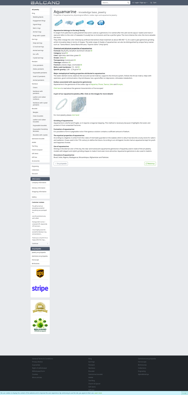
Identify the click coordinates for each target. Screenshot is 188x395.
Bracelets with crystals (40, 135)
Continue (35, 243)
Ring (33, 13)
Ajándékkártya (143, 374)
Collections (35, 170)
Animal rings (37, 32)
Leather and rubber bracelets (39, 121)
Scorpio (120, 84)
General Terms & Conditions (42, 359)
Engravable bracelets (40, 125)
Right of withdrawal (39, 368)
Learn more (98, 393)
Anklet (34, 142)
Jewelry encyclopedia (39, 252)
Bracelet (34, 108)
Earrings (35, 39)
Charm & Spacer (37, 150)
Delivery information (38, 188)
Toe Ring (35, 146)
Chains (35, 87)
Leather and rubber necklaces (39, 98)
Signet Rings (37, 24)
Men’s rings (37, 28)
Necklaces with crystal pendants (40, 104)
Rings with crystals (39, 35)
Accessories (36, 161)
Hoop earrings (37, 43)
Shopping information (39, 192)
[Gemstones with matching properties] (91, 51)
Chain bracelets (38, 116)
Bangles (35, 112)
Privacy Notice (37, 362)
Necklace (35, 84)
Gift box (34, 157)
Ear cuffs (36, 54)
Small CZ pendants (39, 76)
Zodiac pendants (38, 69)
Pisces (100, 84)
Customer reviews (38, 202)
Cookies (35, 374)
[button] (58, 23)
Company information (39, 182)
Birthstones (35, 263)
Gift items (35, 153)
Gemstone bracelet (38, 139)
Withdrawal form (38, 371)
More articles (37, 377)
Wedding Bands (38, 17)
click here (75, 115)
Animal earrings (38, 50)
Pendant (34, 61)
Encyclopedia (61, 164)
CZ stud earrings (38, 47)
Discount (35, 174)
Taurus (106, 84)
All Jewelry (35, 9)
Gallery (34, 197)
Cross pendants (38, 65)
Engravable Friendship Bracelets (40, 130)
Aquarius (94, 84)
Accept (184, 393)
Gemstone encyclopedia (40, 256)
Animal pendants (38, 80)
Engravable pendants (40, 73)
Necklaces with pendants (38, 92)
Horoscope (35, 260)
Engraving (35, 166)
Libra (111, 84)
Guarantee (36, 365)
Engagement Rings (39, 21)
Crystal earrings (38, 58)
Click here (57, 88)
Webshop (151, 164)
